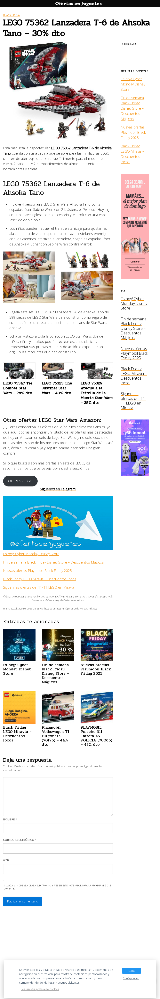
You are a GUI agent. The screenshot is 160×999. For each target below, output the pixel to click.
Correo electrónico (20, 840)
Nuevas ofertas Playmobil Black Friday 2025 (37, 570)
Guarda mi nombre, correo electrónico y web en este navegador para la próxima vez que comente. (57, 887)
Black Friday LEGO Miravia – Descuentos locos (39, 579)
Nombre (10, 819)
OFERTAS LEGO (20, 481)
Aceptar (131, 971)
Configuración (131, 978)
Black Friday (11, 15)
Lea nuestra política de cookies (40, 989)
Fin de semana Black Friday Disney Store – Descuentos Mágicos (53, 562)
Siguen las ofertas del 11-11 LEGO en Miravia (38, 587)
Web (6, 860)
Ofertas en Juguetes (78, 3)
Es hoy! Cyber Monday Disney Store (31, 553)
